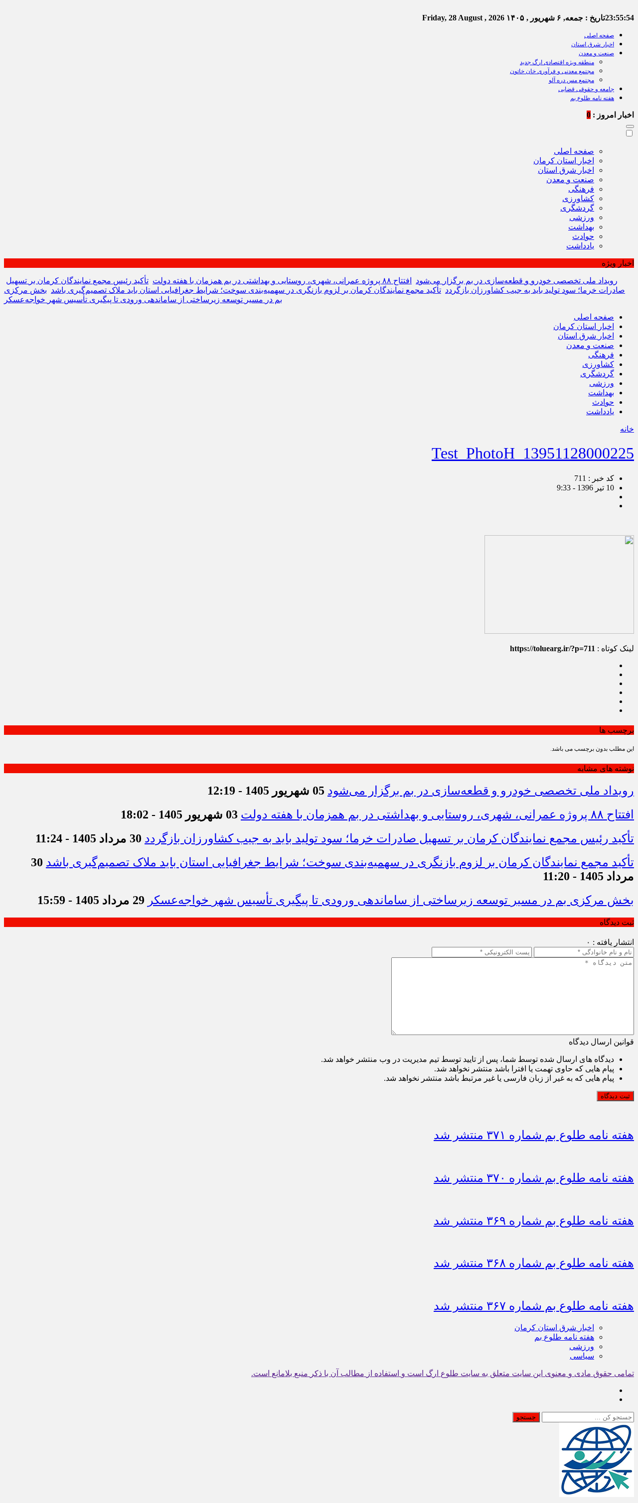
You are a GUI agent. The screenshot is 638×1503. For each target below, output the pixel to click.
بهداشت (581, 227)
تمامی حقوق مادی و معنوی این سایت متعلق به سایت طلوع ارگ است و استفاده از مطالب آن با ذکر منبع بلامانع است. (442, 1373)
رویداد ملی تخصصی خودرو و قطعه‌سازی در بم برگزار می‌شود (517, 280)
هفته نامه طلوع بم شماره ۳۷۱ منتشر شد (534, 1135)
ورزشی (581, 217)
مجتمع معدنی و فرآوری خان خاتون (552, 71)
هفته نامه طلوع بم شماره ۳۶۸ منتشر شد (534, 1263)
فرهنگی (581, 189)
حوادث (583, 236)
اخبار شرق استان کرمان (554, 1327)
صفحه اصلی (599, 35)
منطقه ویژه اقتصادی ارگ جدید (557, 62)
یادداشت (580, 245)
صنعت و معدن (596, 53)
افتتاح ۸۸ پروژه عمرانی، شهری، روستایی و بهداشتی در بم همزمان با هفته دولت (282, 280)
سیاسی (582, 1356)
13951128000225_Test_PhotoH (533, 453)
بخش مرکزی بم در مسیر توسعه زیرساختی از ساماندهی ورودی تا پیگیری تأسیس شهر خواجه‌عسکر (391, 900)
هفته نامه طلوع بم (592, 98)
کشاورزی (578, 198)
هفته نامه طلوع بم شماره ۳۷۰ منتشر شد (534, 1177)
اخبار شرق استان (592, 44)
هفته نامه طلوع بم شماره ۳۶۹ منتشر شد (534, 1220)
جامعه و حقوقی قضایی (586, 89)
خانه (627, 429)
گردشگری (577, 208)
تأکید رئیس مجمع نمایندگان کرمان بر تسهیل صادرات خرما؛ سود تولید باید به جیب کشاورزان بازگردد (389, 838)
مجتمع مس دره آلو (571, 80)
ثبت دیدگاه (615, 1096)
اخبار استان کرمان (563, 160)
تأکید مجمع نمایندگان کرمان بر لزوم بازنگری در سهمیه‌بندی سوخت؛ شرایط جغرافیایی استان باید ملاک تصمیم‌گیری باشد (246, 290)
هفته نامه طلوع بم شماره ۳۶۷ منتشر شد (534, 1305)
